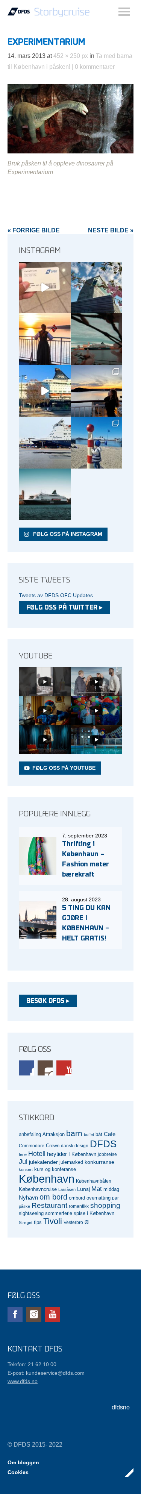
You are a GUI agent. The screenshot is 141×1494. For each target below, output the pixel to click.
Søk (124, 12)
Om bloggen (23, 1462)
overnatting (98, 1198)
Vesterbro (73, 1222)
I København (82, 1154)
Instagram (45, 1067)
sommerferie (58, 1213)
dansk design (74, 1145)
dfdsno (121, 1407)
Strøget (25, 1222)
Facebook (26, 1067)
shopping (105, 1205)
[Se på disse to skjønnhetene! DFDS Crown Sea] (45, 443)
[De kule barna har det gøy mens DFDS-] (97, 443)
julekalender (43, 1162)
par (115, 1197)
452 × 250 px (70, 56)
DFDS (103, 1144)
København (46, 1178)
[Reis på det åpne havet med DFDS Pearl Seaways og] (45, 494)
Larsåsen (67, 1189)
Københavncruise (38, 1189)
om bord (53, 1197)
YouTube (63, 1067)
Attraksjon (53, 1134)
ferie (23, 1154)
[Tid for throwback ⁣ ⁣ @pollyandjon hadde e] (97, 391)
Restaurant (49, 1205)
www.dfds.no (23, 1381)
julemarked (71, 1162)
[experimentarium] (70, 151)
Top (125, 1472)
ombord (77, 1198)
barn (74, 1133)
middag (111, 1189)
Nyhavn (28, 1198)
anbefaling (30, 1134)
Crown (52, 1145)
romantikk (79, 1206)
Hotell (36, 1153)
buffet (89, 1134)
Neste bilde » (110, 230)
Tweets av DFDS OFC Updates (56, 595)
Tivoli (52, 1221)
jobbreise (107, 1154)
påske (24, 1206)
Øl (87, 1222)
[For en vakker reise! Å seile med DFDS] (45, 391)
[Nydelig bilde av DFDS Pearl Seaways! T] (97, 339)
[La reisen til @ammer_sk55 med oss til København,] (45, 288)
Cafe (109, 1134)
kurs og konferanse (55, 1169)
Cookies (18, 1472)
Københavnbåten (93, 1181)
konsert (26, 1169)
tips (38, 1222)
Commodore (31, 1145)
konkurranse (99, 1162)
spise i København (94, 1213)
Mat (96, 1188)
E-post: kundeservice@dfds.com (46, 1373)
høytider (57, 1154)
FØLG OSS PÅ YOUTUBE (64, 768)
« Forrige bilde (34, 230)
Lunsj (83, 1189)
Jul (23, 1161)
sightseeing (31, 1213)
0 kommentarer (95, 67)
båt (99, 1134)
